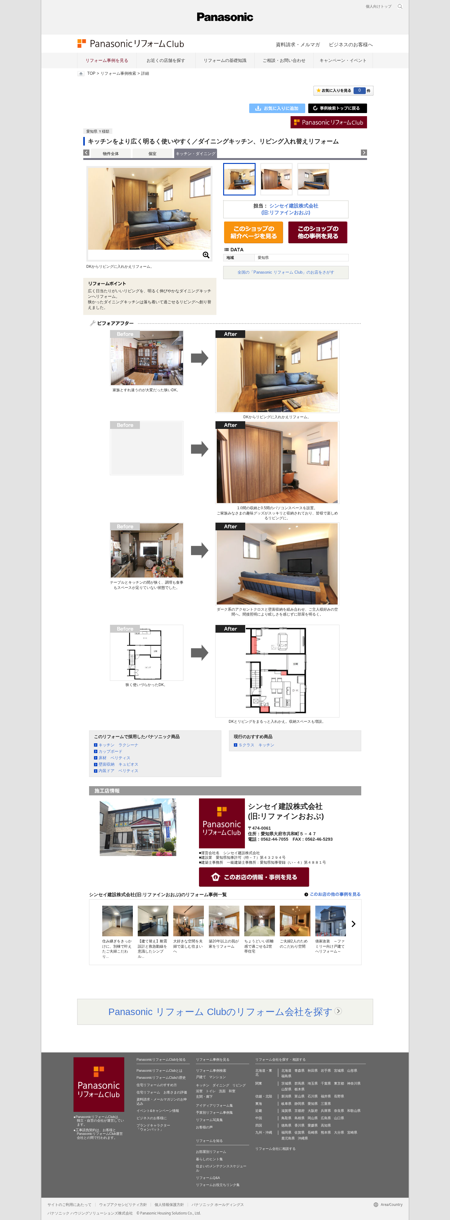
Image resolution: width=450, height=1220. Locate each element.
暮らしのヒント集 (209, 1159)
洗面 (222, 1091)
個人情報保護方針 (169, 1204)
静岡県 (299, 1103)
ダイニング (220, 1085)
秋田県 (313, 1070)
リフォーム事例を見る (106, 60)
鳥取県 (286, 1118)
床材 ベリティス (114, 758)
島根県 (299, 1118)
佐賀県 (299, 1132)
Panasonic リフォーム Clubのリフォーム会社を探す (220, 1011)
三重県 (326, 1103)
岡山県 (313, 1118)
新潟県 (286, 1096)
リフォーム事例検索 (118, 73)
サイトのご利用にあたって (69, 1204)
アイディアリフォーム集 (214, 1105)
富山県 (299, 1096)
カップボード (110, 751)
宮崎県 (352, 1132)
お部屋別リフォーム (211, 1152)
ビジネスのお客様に (152, 1118)
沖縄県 (303, 1138)
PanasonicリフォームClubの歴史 (161, 1077)
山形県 (352, 1070)
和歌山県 (354, 1110)
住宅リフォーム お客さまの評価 (162, 1092)
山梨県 (286, 1089)
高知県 (326, 1125)
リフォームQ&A (208, 1178)
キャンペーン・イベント (343, 60)
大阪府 (313, 1110)
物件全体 (111, 153)
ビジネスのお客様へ (351, 44)
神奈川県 (354, 1083)
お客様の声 (204, 1127)
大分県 (339, 1132)
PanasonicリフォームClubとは (159, 1070)
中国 (258, 1118)
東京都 (339, 1083)
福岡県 (286, 1132)
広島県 (326, 1118)
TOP (91, 73)
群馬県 (299, 1083)
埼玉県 (313, 1083)
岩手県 (326, 1070)
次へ (353, 924)
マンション (217, 1077)
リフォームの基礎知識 (225, 60)
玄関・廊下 (204, 1096)
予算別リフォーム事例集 (214, 1112)
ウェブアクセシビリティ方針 (123, 1204)
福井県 (326, 1096)
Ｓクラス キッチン (256, 745)
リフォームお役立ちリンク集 (218, 1185)
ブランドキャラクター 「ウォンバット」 (153, 1127)
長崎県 (313, 1132)
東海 (258, 1103)
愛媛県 (313, 1125)
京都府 (299, 1110)
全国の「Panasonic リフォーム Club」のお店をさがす (286, 272)
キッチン (202, 1085)
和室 (232, 1091)
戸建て (201, 1077)
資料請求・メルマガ (298, 44)
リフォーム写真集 (209, 1120)
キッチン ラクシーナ (118, 745)
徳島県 (286, 1125)
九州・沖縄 (263, 1132)
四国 (258, 1125)
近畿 (258, 1110)
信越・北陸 (263, 1096)
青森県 (299, 1070)
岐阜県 (286, 1103)
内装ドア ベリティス (118, 770)
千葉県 (326, 1083)
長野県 (339, 1096)
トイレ (211, 1091)
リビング (239, 1085)
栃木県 (299, 1089)
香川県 (299, 1125)
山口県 (339, 1118)
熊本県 (326, 1132)
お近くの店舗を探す (166, 60)
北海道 (286, 1070)
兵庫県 (326, 1110)
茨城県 (286, 1083)
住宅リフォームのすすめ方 (157, 1085)
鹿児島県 (288, 1138)
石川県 (313, 1096)
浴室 (199, 1091)
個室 (152, 153)
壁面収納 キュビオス (118, 764)
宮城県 (339, 1070)
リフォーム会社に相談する (275, 1148)
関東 (258, 1083)
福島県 (286, 1076)
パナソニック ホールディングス (218, 1204)
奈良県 (339, 1110)
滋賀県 (286, 1110)
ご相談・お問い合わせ (284, 60)
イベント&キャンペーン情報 (158, 1110)
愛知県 (313, 1103)
